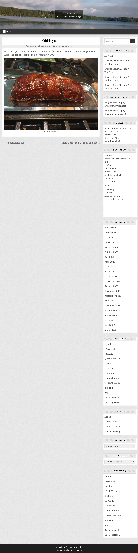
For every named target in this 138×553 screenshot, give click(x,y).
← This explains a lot (13, 143)
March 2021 (110, 237)
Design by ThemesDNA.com (69, 550)
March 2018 (110, 330)
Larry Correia (111, 178)
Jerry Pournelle (112, 159)
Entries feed (110, 422)
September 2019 (112, 296)
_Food (58, 46)
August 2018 (110, 315)
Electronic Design (113, 199)
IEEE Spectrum (112, 196)
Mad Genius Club (113, 175)
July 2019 (109, 301)
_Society (108, 354)
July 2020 (109, 257)
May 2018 (109, 320)
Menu (9, 31)
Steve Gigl (69, 13)
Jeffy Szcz (109, 102)
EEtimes (108, 192)
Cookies (108, 363)
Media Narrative (112, 383)
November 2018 (112, 310)
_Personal (109, 349)
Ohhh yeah (51, 40)
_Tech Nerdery (112, 359)
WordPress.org (112, 431)
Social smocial (111, 397)
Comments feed (112, 426)
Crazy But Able (111, 138)
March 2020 (110, 276)
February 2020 (112, 281)
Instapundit (110, 181)
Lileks (107, 165)
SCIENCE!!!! (110, 388)
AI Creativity (110, 56)
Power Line (110, 135)
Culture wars (111, 373)
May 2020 (109, 266)
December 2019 (112, 291)
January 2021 (111, 247)
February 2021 (111, 242)
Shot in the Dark (112, 128)
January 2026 (111, 228)
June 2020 (109, 262)
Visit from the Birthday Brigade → (80, 143)
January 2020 (111, 286)
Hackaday (109, 189)
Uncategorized (112, 402)
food (73, 46)
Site (106, 393)
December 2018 (112, 305)
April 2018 (109, 325)
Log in (107, 417)
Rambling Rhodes (113, 141)
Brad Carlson (111, 131)
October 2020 (111, 252)
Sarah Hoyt (110, 172)
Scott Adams (110, 168)
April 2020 (109, 271)
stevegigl (32, 46)
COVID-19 (109, 368)
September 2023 (112, 232)
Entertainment (112, 378)
